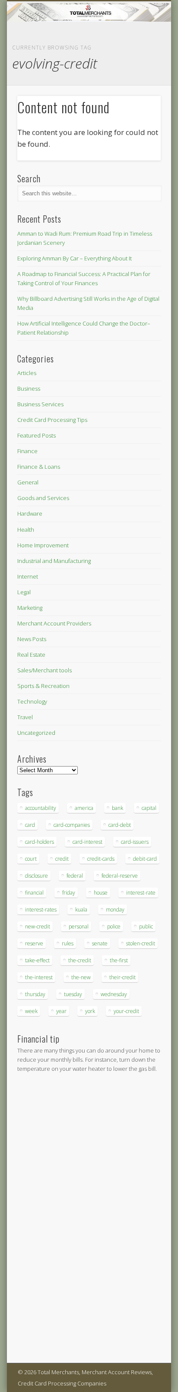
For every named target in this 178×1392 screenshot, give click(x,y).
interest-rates (41, 909)
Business (28, 388)
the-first (119, 960)
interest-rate (141, 892)
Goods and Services (43, 498)
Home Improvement (43, 545)
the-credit (79, 960)
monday (115, 909)
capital (149, 808)
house (101, 892)
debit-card (145, 858)
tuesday (73, 994)
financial (34, 892)
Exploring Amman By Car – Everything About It (74, 258)
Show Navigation (139, 78)
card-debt (119, 825)
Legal (24, 592)
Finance (27, 451)
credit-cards (100, 858)
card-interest (87, 842)
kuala (81, 909)
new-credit (37, 926)
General (27, 482)
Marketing (29, 608)
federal (75, 875)
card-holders (39, 842)
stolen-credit (140, 943)
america (84, 808)
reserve (34, 943)
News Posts (31, 639)
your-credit (126, 1011)
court (31, 858)
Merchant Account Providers (54, 623)
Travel (25, 717)
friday (68, 892)
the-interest (39, 977)
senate (100, 943)
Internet (27, 576)
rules (67, 943)
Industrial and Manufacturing (54, 561)
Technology (32, 701)
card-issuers (135, 842)
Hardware (29, 513)
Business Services (40, 404)
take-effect (37, 960)
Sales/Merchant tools (44, 670)
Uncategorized (36, 733)
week (31, 1011)
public (146, 926)
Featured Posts (36, 435)
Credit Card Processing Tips (52, 420)
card (30, 825)
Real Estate (31, 654)
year (61, 1011)
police (114, 926)
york (90, 1011)
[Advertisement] (43, 1219)
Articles (26, 373)
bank (117, 808)
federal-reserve (120, 875)
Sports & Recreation (43, 686)
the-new (81, 977)
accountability (40, 808)
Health (25, 529)
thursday (35, 994)
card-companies (72, 825)
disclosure (36, 875)
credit (62, 858)
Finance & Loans (38, 467)
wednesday (114, 994)
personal (79, 926)
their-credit (122, 977)
